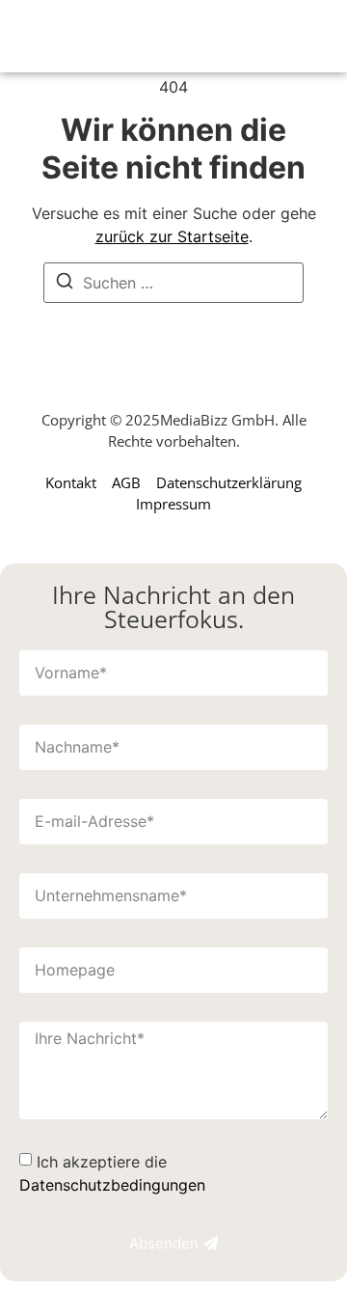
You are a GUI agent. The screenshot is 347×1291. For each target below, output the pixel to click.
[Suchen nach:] (173, 282)
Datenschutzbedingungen (112, 1185)
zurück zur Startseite (172, 236)
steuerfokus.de (103, 36)
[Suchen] (65, 283)
